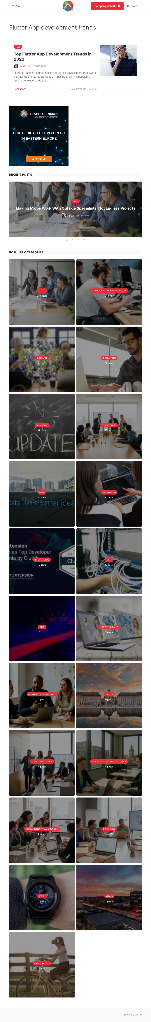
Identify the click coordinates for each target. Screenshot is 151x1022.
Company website (105, 6)
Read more (20, 88)
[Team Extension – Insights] (68, 6)
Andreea (25, 66)
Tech (18, 47)
